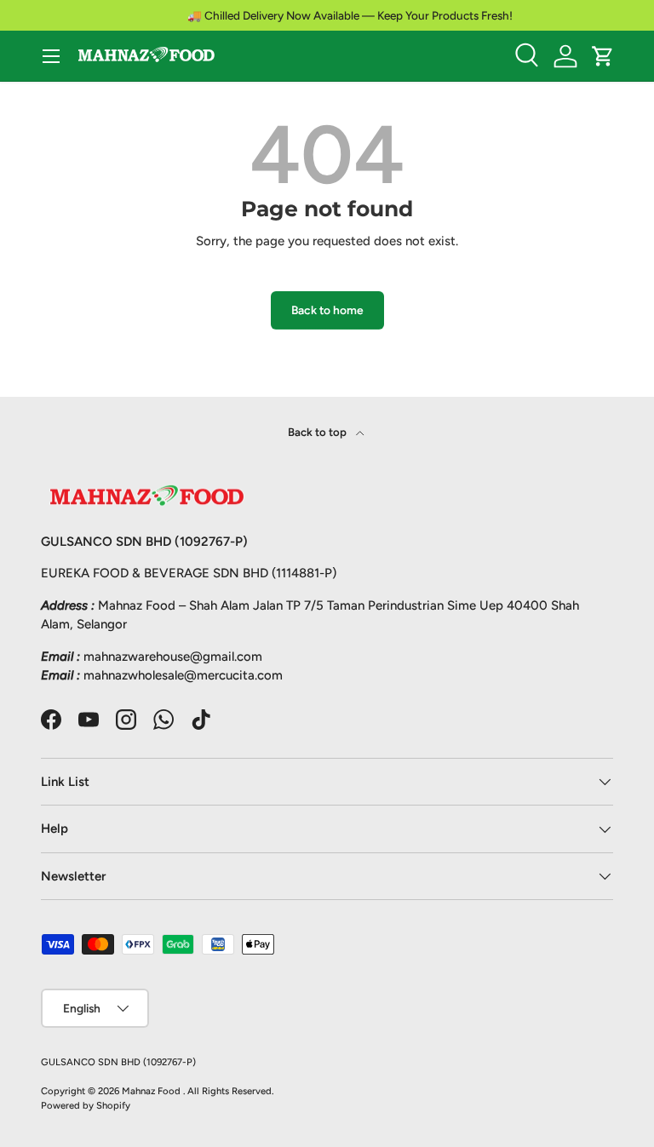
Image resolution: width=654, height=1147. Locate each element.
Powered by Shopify (85, 1105)
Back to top (318, 432)
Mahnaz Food (152, 1091)
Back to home (327, 310)
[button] (603, 56)
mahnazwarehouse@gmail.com (172, 656)
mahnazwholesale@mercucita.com (183, 675)
